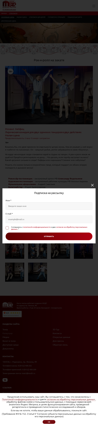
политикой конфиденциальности (37, 227)
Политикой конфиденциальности (20, 399)
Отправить (49, 236)
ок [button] (49, 422)
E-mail (9, 214)
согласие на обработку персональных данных (71, 399)
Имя (8, 200)
